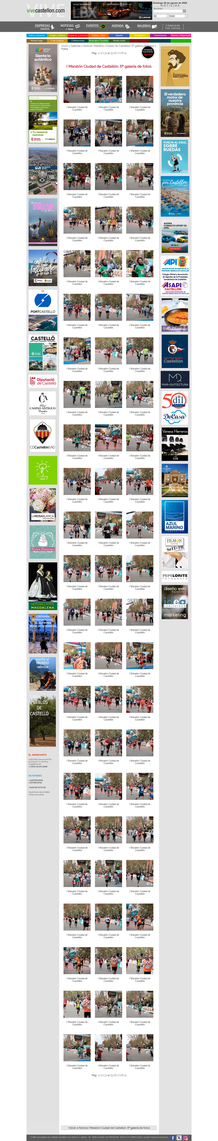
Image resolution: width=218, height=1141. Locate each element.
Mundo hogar (37, 40)
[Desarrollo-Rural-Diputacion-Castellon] (175, 138)
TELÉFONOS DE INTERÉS (39, 792)
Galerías (76, 45)
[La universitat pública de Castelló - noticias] (43, 197)
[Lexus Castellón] (112, 19)
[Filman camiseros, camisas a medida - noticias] (175, 569)
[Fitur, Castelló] (43, 288)
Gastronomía (160, 35)
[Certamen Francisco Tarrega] (175, 88)
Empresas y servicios (78, 35)
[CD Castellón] (43, 454)
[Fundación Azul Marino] (175, 535)
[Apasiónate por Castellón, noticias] (175, 218)
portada (147, 1137)
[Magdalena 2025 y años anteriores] (43, 612)
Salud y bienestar (37, 35)
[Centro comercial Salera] (175, 175)
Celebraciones (78, 40)
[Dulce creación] (43, 561)
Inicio (64, 45)
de (155, 16)
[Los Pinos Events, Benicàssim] (175, 498)
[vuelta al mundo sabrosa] (43, 693)
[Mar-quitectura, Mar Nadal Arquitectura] (175, 390)
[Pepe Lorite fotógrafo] (175, 583)
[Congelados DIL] (175, 426)
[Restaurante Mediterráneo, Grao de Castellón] (175, 333)
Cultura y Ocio (98, 35)
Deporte (119, 35)
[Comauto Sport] (175, 254)
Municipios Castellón (98, 40)
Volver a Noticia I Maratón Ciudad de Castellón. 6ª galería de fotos (109, 1127)
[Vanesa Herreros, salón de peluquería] (175, 462)
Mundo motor (119, 40)
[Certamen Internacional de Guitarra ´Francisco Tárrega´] (43, 656)
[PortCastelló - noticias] (43, 333)
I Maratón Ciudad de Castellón (77, 108)
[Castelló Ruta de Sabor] (43, 94)
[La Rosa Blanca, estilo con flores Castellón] (43, 524)
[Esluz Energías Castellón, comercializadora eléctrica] (43, 487)
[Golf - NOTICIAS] (43, 145)
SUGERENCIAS (35, 764)
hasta (172, 16)
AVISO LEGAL (136, 1137)
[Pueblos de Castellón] (43, 749)
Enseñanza (140, 35)
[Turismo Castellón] (43, 373)
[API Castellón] (175, 297)
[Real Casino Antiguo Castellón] (43, 417)
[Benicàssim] (43, 248)
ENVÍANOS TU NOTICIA (38, 762)
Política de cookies (36, 795)
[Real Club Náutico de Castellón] (175, 369)
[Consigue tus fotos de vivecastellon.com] (172, 29)
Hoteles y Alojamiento (181, 35)
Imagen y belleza (57, 35)
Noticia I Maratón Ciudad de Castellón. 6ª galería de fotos (118, 45)
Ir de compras (57, 40)
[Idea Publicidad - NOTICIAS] (175, 620)
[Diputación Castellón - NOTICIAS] (43, 390)
